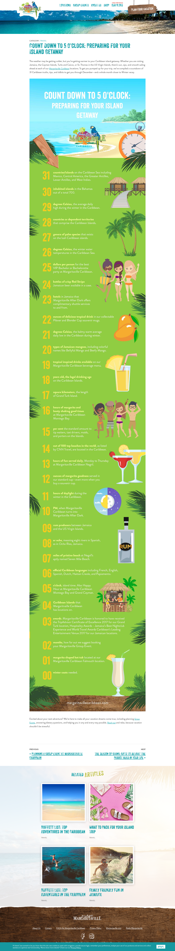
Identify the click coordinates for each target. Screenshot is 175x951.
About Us (96, 5)
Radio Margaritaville (134, 928)
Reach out (111, 722)
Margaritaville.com (113, 928)
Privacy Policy (95, 928)
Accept (161, 947)
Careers (48, 928)
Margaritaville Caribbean (59, 68)
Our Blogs (117, 5)
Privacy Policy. (76, 947)
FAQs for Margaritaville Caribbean (70, 928)
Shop (106, 5)
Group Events (81, 5)
